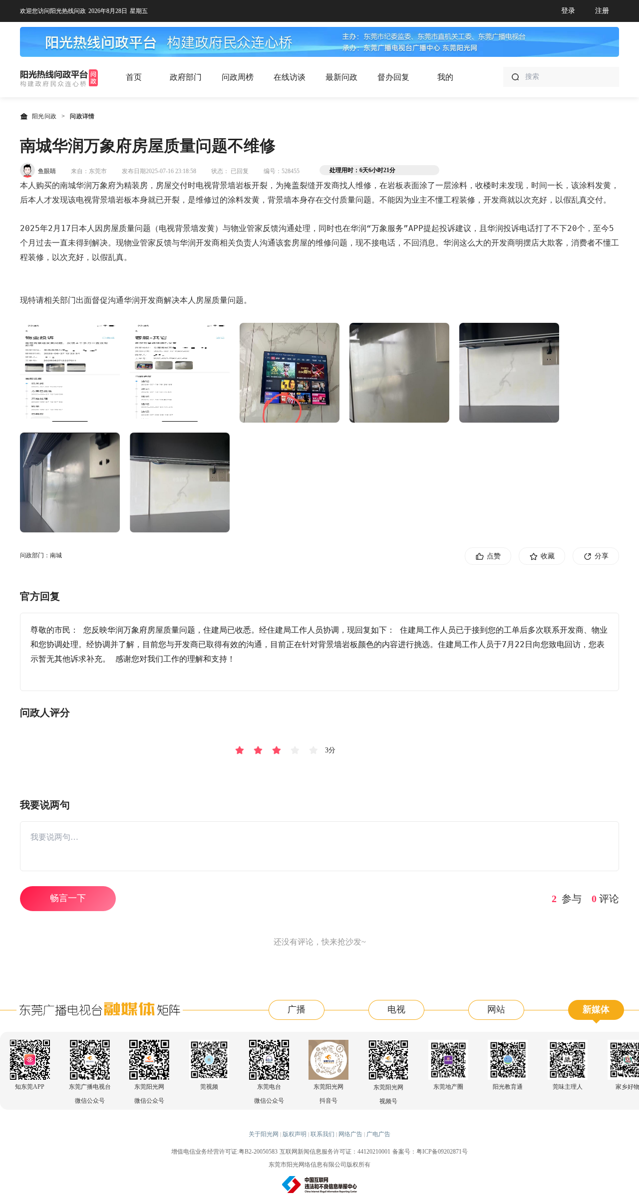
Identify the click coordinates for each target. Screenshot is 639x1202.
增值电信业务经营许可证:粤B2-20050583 (224, 1151)
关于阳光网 (264, 1134)
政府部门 (186, 77)
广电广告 (378, 1134)
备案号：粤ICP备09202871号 (430, 1151)
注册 (602, 10)
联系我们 (322, 1134)
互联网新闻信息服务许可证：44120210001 (335, 1151)
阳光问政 (44, 116)
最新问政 (341, 77)
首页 (134, 77)
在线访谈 (290, 77)
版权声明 (295, 1134)
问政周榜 (238, 77)
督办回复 (393, 77)
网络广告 (350, 1134)
